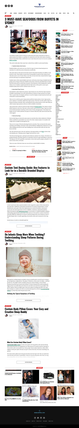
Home (57, 117)
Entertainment (31, 13)
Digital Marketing (59, 106)
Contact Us (28, 421)
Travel (60, 13)
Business (15, 13)
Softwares (58, 127)
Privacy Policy (39, 421)
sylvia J (10, 174)
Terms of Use (50, 421)
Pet (56, 123)
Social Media (58, 126)
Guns (57, 114)
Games (57, 113)
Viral (68, 13)
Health (45, 13)
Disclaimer (45, 421)
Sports (64, 13)
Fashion (57, 112)
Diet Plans (58, 105)
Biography (20, 13)
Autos (57, 97)
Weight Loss (58, 134)
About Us (33, 421)
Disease (57, 107)
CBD (56, 102)
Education (58, 109)
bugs (43, 131)
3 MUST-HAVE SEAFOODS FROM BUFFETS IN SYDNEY (26, 146)
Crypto (25, 13)
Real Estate (58, 124)
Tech (48, 13)
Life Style (52, 13)
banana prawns (38, 106)
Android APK (58, 95)
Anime (11, 13)
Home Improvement (38, 13)
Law (56, 13)
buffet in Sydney (13, 60)
